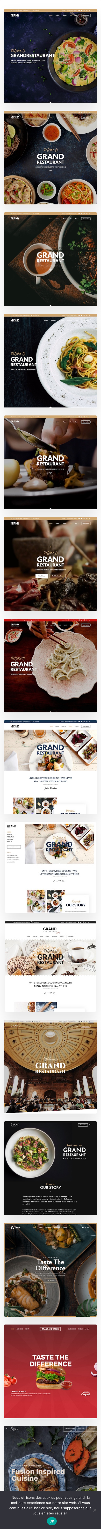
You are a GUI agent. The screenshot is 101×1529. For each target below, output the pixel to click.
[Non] (94, 1510)
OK (51, 1521)
